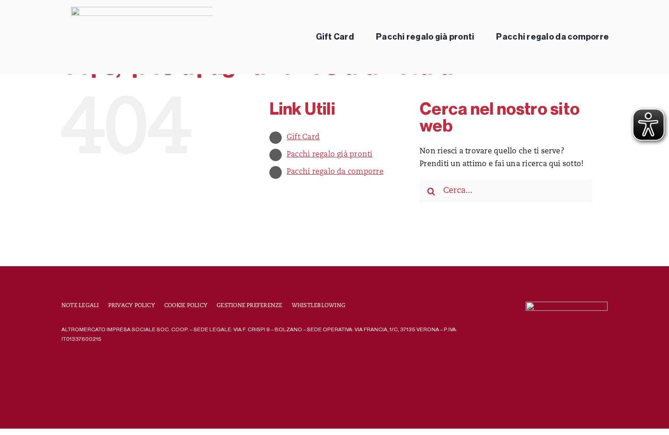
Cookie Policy (186, 306)
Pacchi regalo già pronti (330, 154)
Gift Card (303, 137)
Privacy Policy (131, 306)
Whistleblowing (318, 306)
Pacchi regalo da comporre (335, 172)
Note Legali (80, 306)
